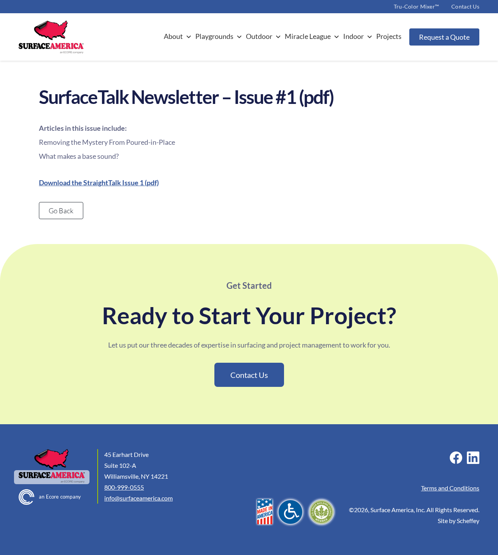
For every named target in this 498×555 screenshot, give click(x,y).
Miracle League (308, 36)
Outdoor (259, 36)
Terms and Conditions (450, 488)
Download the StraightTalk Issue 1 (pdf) (99, 182)
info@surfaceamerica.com (138, 498)
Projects (389, 36)
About (173, 36)
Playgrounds (214, 36)
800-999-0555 (124, 487)
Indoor (353, 36)
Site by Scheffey (458, 520)
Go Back (61, 210)
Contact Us (465, 6)
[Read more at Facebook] (456, 457)
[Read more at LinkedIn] (472, 457)
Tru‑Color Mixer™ (416, 6)
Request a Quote (444, 37)
